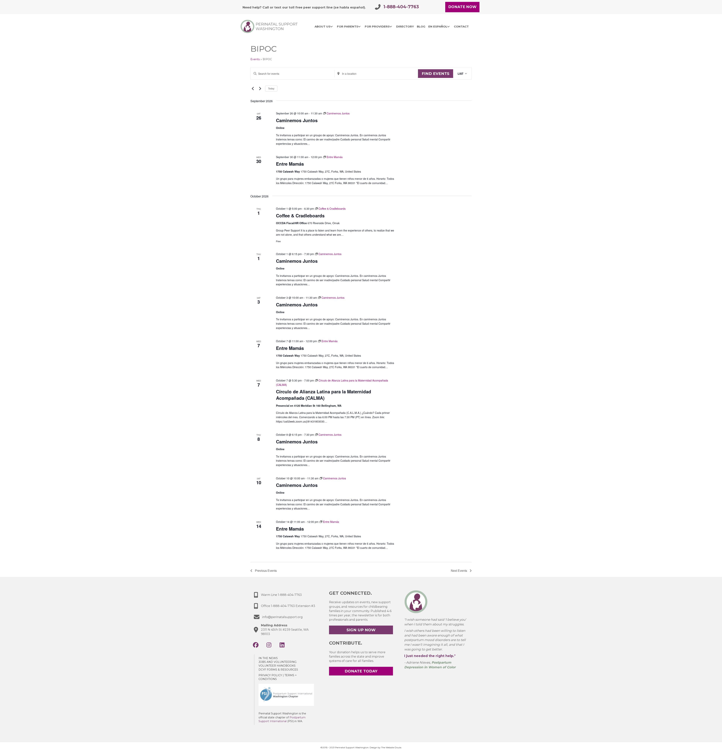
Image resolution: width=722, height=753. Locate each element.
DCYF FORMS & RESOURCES (278, 669)
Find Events (435, 73)
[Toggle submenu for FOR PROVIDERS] (391, 26)
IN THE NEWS (268, 658)
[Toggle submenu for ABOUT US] (331, 26)
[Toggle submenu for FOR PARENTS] (359, 26)
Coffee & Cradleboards (300, 215)
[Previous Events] (252, 88)
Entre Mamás (290, 164)
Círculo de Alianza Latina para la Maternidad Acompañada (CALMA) (323, 394)
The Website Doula (391, 747)
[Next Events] (260, 88)
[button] (255, 645)
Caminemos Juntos (297, 120)
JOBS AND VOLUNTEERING (278, 662)
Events (255, 59)
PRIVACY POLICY (270, 675)
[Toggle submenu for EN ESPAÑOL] (448, 26)
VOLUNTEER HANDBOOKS (277, 665)
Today (271, 88)
